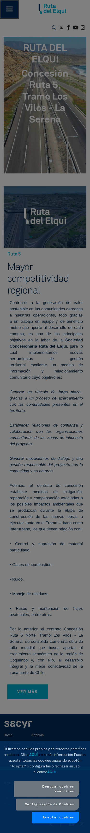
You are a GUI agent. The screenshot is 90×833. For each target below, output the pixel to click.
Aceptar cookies (58, 817)
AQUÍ (33, 755)
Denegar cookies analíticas (58, 789)
